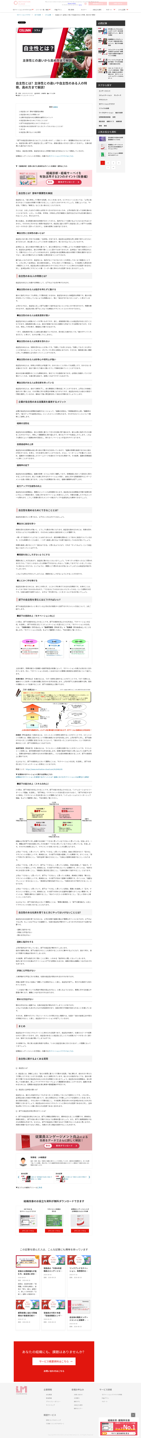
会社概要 (49, 1395)
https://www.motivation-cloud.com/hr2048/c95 (44, 769)
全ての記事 (38, 15)
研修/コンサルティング (53, 1420)
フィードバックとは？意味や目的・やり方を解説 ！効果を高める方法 (115, 62)
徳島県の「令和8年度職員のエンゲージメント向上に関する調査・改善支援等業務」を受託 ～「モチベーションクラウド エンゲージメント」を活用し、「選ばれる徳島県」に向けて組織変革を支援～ (53, 1269)
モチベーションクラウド (23, 15)
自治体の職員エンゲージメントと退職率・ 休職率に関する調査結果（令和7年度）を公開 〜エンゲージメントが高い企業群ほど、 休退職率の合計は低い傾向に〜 (79, 1318)
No (81, 4)
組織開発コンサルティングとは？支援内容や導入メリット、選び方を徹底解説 (115, 42)
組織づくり (20, 95)
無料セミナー (78, 1408)
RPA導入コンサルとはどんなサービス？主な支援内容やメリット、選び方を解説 (115, 32)
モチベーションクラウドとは (22, 10)
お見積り (77, 1398)
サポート (109, 10)
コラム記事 (121, 10)
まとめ (22, 129)
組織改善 (119, 121)
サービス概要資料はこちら (54, 1361)
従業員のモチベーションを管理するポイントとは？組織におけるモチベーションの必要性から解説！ (53, 777)
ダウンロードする (28, 1231)
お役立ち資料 (97, 10)
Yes (79, 4)
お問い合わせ (78, 1395)
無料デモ (77, 1401)
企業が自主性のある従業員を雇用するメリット (36, 117)
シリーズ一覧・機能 (42, 10)
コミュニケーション (105, 95)
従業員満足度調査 (104, 117)
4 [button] (118, 163)
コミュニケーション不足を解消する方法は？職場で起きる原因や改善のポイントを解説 (115, 53)
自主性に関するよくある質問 (30, 132)
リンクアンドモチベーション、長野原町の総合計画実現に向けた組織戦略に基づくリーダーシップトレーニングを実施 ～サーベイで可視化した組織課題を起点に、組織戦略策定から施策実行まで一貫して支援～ (78, 1269)
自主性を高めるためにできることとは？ (34, 120)
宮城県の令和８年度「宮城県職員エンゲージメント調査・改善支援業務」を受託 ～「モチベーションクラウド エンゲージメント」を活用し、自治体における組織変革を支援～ (53, 1314)
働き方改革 (119, 113)
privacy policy (72, 3)
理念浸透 (102, 121)
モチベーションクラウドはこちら (61, 156)
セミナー (84, 10)
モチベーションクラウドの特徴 (112, 1395)
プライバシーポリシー (53, 1401)
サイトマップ (50, 1405)
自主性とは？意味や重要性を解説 (32, 111)
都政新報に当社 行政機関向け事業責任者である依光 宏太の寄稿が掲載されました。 (27, 1314)
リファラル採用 (104, 108)
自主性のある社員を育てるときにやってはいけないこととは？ (42, 126)
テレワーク (117, 95)
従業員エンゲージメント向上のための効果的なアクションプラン (115, 147)
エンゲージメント (29, 95)
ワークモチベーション (106, 113)
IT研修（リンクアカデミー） (55, 1424)
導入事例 (71, 10)
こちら (39, 1187)
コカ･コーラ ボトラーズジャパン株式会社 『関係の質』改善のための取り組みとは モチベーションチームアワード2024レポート (116, 73)
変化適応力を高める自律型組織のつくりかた (115, 138)
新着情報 (49, 1398)
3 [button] (113, 163)
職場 (100, 126)
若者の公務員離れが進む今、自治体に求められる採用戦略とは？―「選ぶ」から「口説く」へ (27, 1272)
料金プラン (58, 10)
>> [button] (113, 167)
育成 (105, 126)
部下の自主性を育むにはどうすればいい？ (35, 123)
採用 (114, 117)
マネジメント (103, 100)
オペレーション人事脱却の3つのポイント (115, 154)
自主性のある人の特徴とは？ (30, 114)
